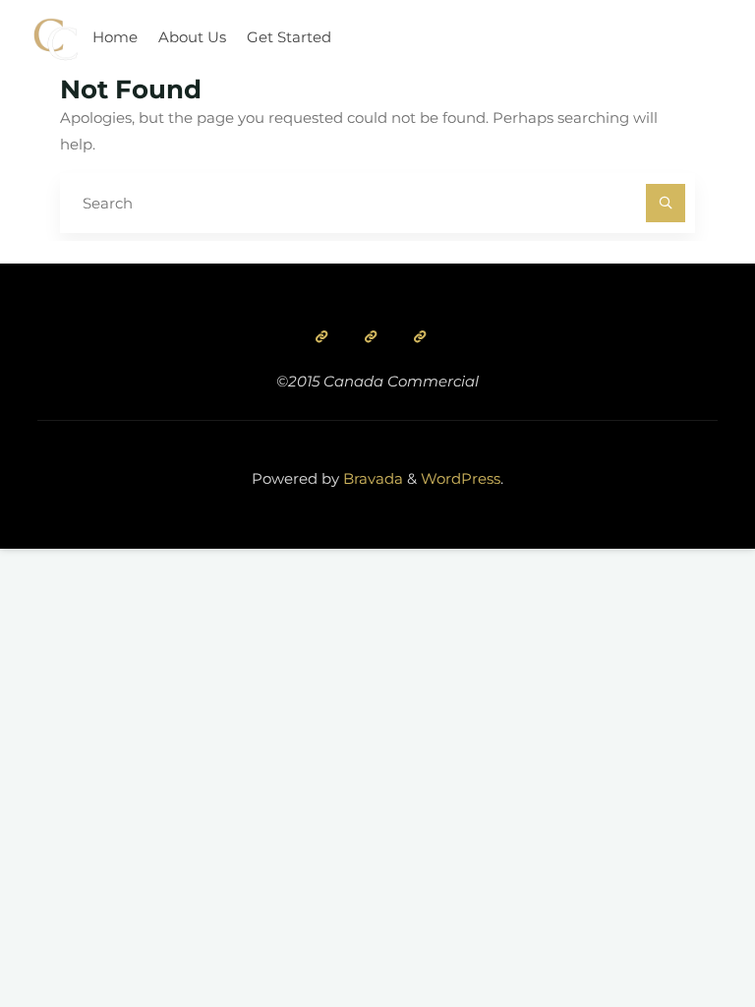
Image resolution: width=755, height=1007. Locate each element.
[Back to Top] (678, 930)
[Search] (665, 203)
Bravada (371, 478)
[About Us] (370, 336)
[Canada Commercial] (55, 37)
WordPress (460, 478)
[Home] (321, 336)
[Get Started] (419, 336)
